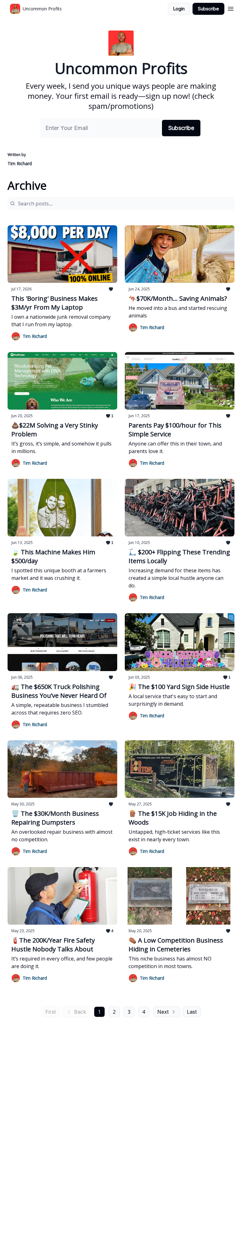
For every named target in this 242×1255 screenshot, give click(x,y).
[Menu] (230, 8)
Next (163, 1012)
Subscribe (208, 8)
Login (179, 8)
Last (192, 1012)
